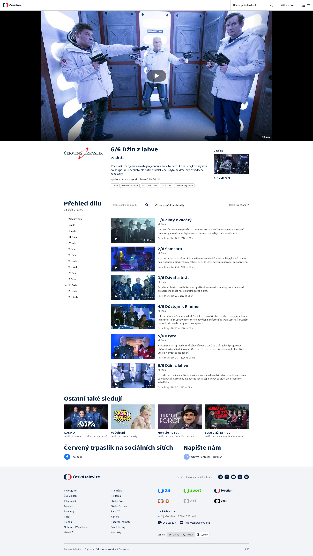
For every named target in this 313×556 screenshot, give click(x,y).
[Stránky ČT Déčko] (163, 502)
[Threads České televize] (246, 477)
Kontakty (116, 532)
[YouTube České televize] (233, 477)
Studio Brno (117, 501)
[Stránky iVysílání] (223, 491)
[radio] (83, 219)
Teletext (69, 506)
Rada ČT (115, 511)
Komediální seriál (130, 185)
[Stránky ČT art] (190, 502)
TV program (70, 490)
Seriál (115, 185)
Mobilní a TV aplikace (75, 527)
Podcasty (69, 511)
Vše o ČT (68, 532)
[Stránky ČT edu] (220, 502)
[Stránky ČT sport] (192, 491)
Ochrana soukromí (105, 549)
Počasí (67, 516)
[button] (156, 76)
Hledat (271, 5)
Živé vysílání (70, 495)
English (88, 549)
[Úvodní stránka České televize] (82, 477)
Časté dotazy (118, 527)
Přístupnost (123, 549)
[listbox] (188, 534)
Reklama (116, 495)
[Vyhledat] (146, 205)
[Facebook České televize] (227, 477)
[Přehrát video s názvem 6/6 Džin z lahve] (156, 76)
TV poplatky (70, 501)
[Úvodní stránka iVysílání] (15, 5)
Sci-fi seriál (166, 185)
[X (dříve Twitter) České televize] (240, 477)
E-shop (68, 521)
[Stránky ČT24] (164, 491)
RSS (247, 549)
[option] (174, 534)
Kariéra (115, 516)
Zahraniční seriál (149, 185)
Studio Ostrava (119, 506)
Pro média (116, 490)
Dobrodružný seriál (184, 185)
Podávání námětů (120, 521)
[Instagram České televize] (220, 477)
